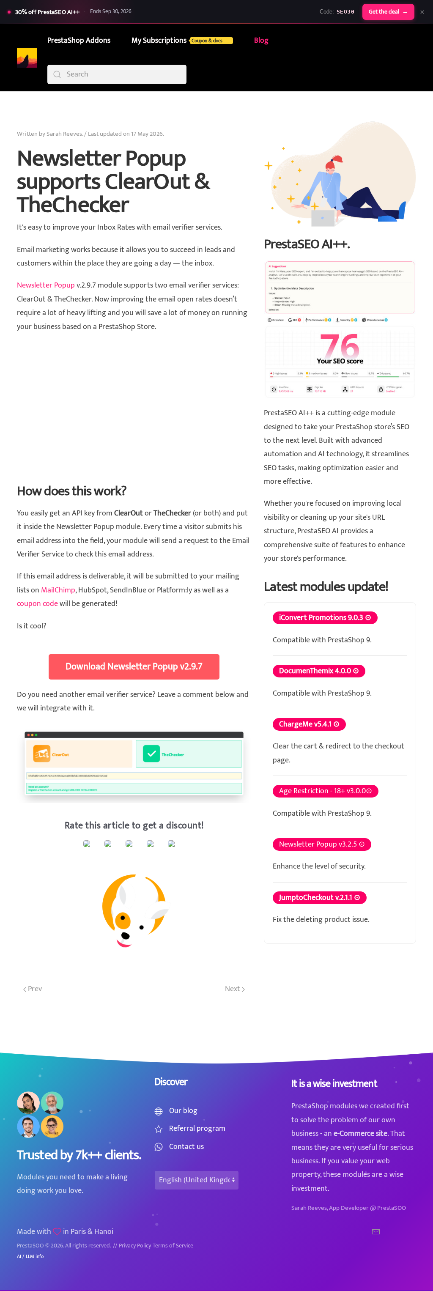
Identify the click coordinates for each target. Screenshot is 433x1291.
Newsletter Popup (46, 285)
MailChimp (58, 590)
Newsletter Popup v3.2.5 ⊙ (322, 844)
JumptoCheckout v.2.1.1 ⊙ (319, 897)
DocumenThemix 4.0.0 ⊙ (319, 671)
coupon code (37, 604)
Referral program (197, 1128)
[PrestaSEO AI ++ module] (340, 328)
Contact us (186, 1146)
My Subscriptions (177, 40)
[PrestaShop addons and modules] (340, 173)
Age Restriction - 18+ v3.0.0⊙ (325, 791)
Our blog (183, 1111)
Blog (261, 40)
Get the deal (388, 11)
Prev (34, 989)
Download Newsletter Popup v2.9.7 (134, 666)
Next (233, 989)
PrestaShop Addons (78, 40)
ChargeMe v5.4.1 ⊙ (309, 724)
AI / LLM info (30, 1256)
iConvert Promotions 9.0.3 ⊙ (325, 617)
